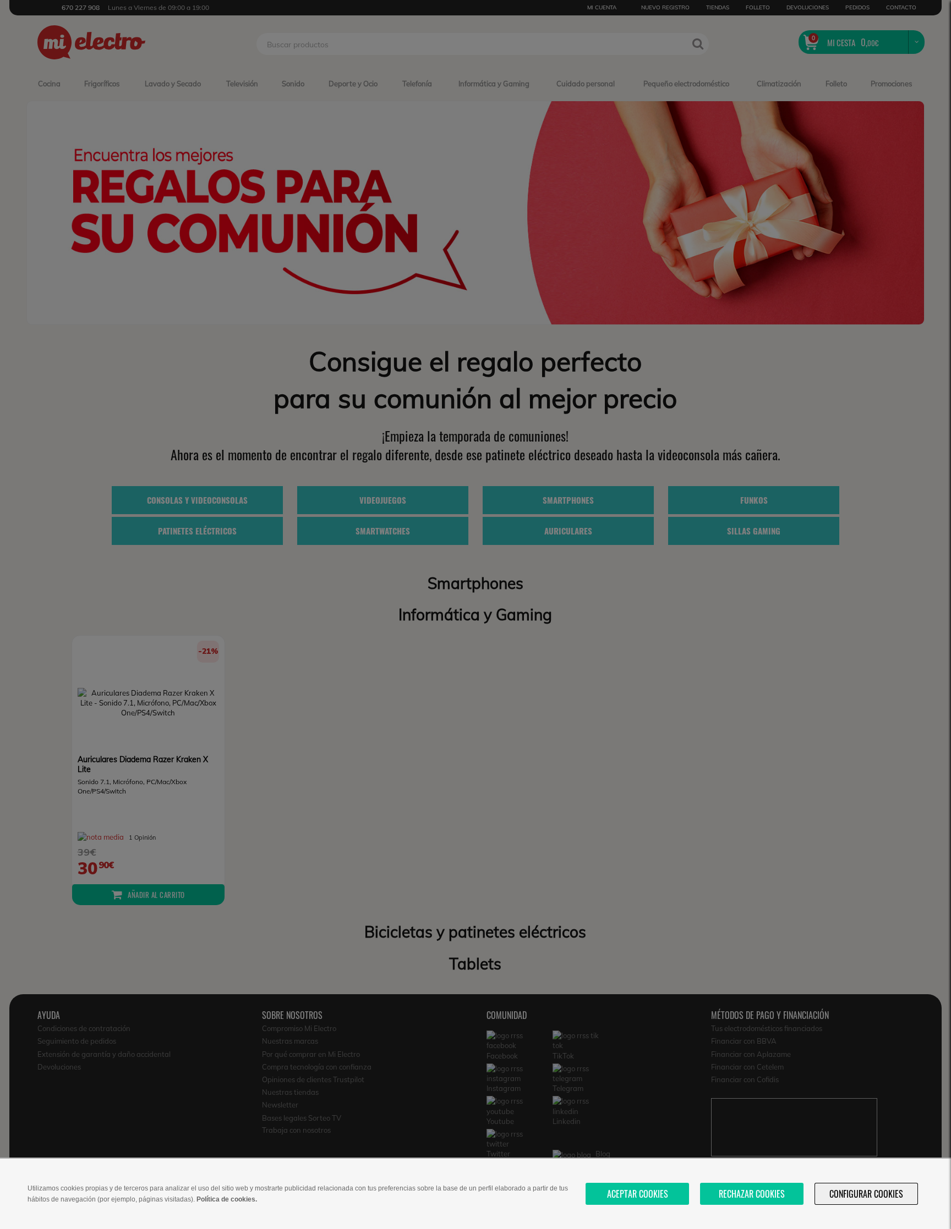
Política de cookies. (226, 1199)
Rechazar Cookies (752, 1193)
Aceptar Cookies (637, 1193)
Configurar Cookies (866, 1193)
